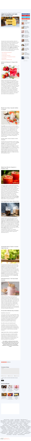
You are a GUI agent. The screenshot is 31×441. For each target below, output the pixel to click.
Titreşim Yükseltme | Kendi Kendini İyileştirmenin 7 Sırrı (4, 397)
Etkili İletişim (4, 58)
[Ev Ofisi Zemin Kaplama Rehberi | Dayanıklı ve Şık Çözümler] (23, 49)
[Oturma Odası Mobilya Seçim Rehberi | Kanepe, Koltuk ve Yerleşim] (23, 31)
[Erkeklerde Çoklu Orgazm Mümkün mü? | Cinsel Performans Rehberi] (10, 394)
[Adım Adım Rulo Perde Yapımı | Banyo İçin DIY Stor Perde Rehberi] (23, 36)
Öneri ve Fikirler (5, 12)
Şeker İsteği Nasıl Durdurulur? (7, 52)
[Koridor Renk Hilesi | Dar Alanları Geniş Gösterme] (23, 23)
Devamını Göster (25, 60)
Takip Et (28, 15)
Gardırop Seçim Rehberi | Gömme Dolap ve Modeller (27, 58)
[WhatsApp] (11, 364)
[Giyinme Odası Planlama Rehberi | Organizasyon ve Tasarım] (23, 27)
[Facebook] (6, 364)
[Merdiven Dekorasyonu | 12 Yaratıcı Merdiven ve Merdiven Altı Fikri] (23, 53)
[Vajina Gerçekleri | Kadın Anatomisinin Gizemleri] (16, 386)
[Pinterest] (10, 364)
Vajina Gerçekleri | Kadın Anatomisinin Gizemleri (16, 390)
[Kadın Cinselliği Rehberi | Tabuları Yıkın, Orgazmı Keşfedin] (4, 386)
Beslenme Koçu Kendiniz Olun (7, 59)
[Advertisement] (10, 34)
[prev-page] (9, 401)
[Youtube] (29, 439)
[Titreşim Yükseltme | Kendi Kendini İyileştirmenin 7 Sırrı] (4, 394)
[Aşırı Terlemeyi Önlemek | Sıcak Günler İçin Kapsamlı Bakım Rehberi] (10, 386)
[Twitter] (8, 364)
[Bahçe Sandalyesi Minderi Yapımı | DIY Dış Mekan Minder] (23, 44)
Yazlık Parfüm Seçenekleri (6, 55)
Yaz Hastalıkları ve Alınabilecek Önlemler (8, 56)
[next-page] (10, 401)
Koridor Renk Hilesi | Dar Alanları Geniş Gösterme (27, 23)
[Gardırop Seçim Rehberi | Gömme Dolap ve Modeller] (23, 58)
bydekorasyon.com (6, 438)
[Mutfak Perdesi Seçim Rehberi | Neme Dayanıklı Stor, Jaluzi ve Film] (23, 40)
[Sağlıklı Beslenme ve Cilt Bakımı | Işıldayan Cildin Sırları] (16, 394)
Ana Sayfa (2, 12)
